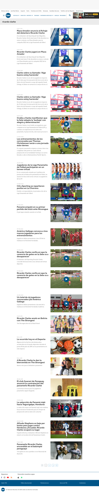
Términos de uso (44, 483)
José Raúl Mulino (15, 11)
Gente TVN (4, 483)
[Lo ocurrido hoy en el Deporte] (66, 345)
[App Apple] (19, 477)
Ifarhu (27, 11)
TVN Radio (36, 15)
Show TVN (23, 15)
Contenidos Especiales (46, 15)
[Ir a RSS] (12, 477)
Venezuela (45, 11)
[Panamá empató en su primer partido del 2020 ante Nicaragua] (66, 213)
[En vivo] (86, 13)
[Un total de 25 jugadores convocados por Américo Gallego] (66, 303)
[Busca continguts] (69, 15)
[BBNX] (3, 489)
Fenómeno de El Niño (36, 11)
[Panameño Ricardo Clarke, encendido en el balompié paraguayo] (66, 450)
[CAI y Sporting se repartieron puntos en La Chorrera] (66, 192)
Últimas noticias (5, 11)
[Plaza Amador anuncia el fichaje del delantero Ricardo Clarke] (66, 37)
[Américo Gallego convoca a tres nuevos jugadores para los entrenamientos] (66, 237)
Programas (63, 15)
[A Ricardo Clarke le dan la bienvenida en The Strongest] (66, 366)
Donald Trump (79, 11)
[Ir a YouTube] (8, 477)
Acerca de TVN (63, 483)
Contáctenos (82, 483)
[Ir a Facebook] (2, 477)
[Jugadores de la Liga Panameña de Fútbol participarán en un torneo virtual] (66, 171)
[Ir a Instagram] (5, 477)
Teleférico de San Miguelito (67, 11)
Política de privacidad (26, 483)
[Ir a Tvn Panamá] (8, 15)
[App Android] (22, 477)
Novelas (57, 15)
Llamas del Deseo (89, 16)
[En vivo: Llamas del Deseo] (78, 15)
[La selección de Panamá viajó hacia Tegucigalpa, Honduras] (66, 408)
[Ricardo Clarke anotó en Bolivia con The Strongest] (66, 324)
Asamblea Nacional (54, 11)
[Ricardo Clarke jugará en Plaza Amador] (66, 58)
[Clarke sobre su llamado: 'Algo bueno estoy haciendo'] (66, 79)
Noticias (15, 15)
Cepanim (23, 11)
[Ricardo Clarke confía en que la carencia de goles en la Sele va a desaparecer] (66, 258)
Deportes (29, 15)
